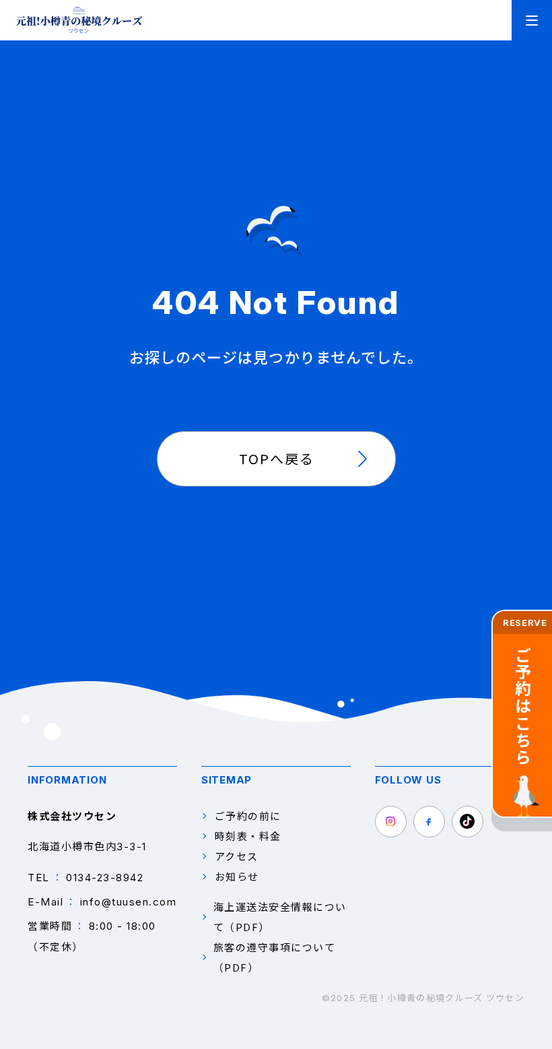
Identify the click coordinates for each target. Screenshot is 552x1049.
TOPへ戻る (276, 458)
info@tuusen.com (128, 901)
